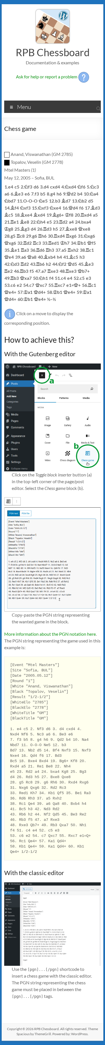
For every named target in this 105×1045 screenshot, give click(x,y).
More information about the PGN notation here (50, 634)
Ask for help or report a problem (47, 76)
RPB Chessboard (53, 52)
